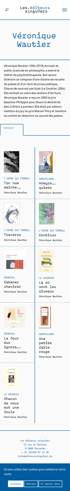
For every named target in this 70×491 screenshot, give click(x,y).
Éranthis (9, 277)
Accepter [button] (15, 483)
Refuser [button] (31, 483)
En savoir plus (50, 483)
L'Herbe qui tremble (17, 178)
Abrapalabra (46, 178)
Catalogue (8, 127)
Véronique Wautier (15, 192)
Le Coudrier (46, 277)
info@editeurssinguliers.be (35, 455)
